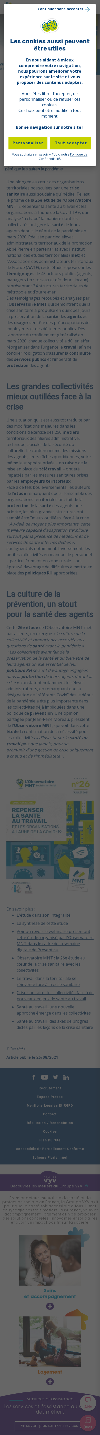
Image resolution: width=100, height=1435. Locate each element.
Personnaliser (28, 143)
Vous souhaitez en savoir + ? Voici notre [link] (49, 156)
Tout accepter (70, 143)
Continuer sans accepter (60, 8)
